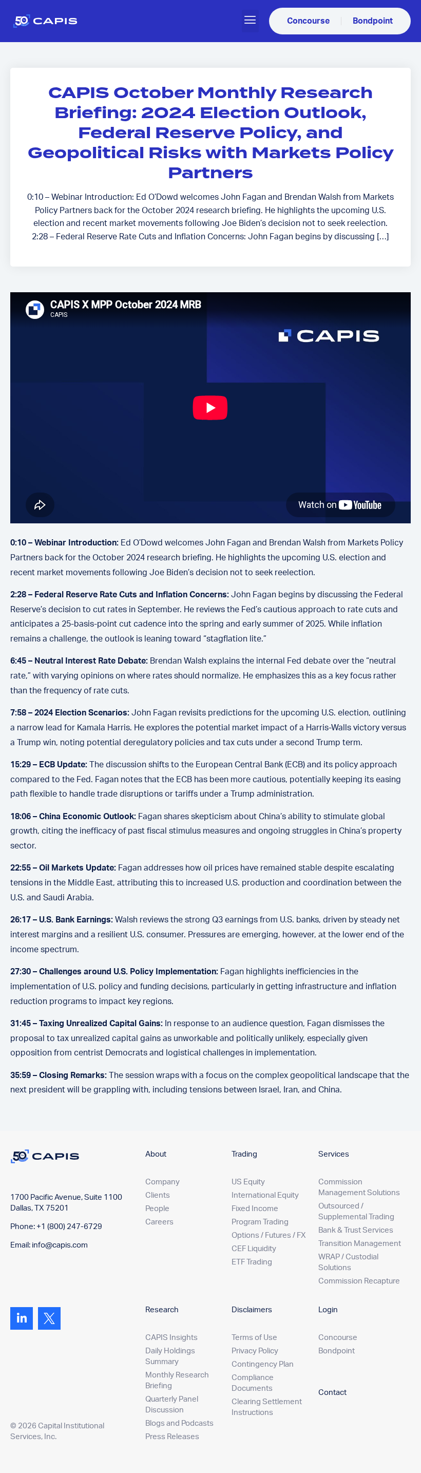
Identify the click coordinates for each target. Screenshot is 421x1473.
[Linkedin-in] (21, 1318)
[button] (250, 21)
